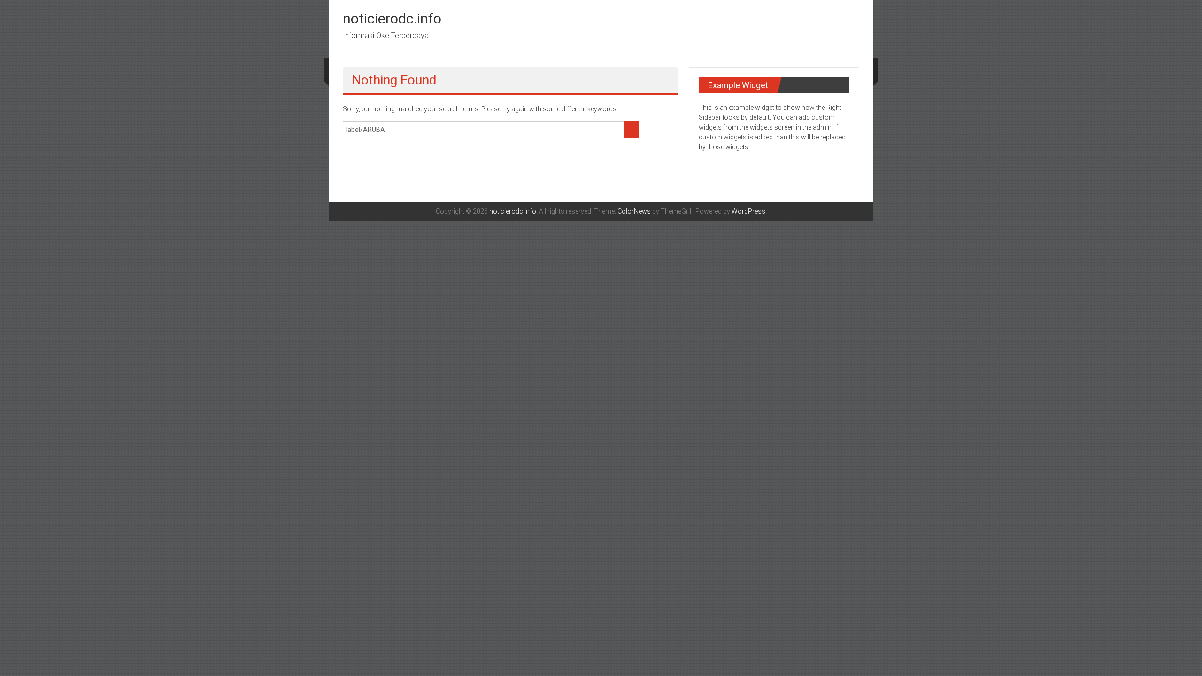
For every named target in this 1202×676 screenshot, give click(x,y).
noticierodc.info (392, 18)
